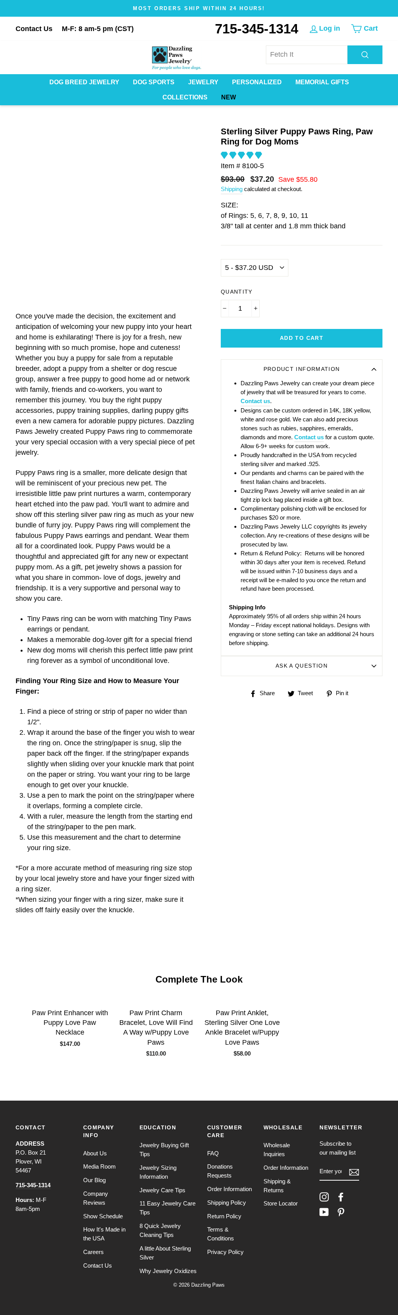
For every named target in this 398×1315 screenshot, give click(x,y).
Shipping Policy (226, 1202)
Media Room (99, 1166)
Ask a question (302, 666)
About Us (95, 1153)
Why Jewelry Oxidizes (168, 1271)
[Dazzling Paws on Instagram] (324, 1197)
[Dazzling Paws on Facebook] (341, 1197)
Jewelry (203, 82)
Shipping (232, 189)
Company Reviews (95, 1198)
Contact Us (34, 29)
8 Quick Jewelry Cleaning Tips (160, 1230)
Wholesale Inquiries (277, 1149)
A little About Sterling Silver (165, 1253)
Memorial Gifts (322, 82)
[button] (242, 155)
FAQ (213, 1153)
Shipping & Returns (277, 1185)
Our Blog (94, 1180)
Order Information (229, 1189)
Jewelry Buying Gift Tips (164, 1149)
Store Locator (281, 1203)
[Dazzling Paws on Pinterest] (341, 1212)
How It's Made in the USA (104, 1234)
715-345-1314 (256, 28)
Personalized (257, 82)
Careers (93, 1252)
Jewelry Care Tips (162, 1190)
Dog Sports (154, 82)
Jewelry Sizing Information (158, 1172)
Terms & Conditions (220, 1234)
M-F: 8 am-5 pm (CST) (98, 29)
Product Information (302, 369)
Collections (185, 97)
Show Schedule (103, 1216)
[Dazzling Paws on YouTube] (324, 1212)
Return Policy (224, 1216)
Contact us (255, 401)
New (228, 97)
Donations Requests (220, 1171)
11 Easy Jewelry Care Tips (168, 1208)
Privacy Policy (225, 1252)
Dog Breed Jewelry (84, 82)
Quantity (237, 292)
